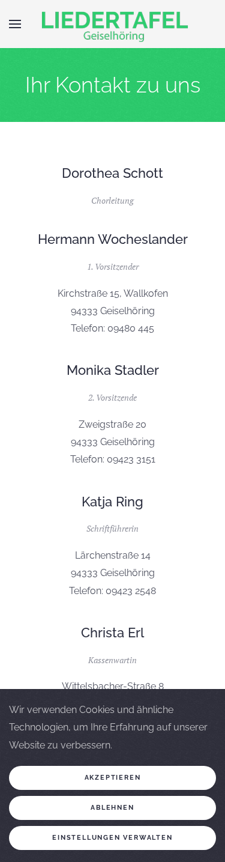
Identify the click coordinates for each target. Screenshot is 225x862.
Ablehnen (112, 808)
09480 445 (130, 328)
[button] (15, 24)
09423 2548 (131, 590)
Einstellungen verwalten (112, 838)
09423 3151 (131, 459)
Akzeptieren (113, 778)
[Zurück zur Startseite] (113, 24)
